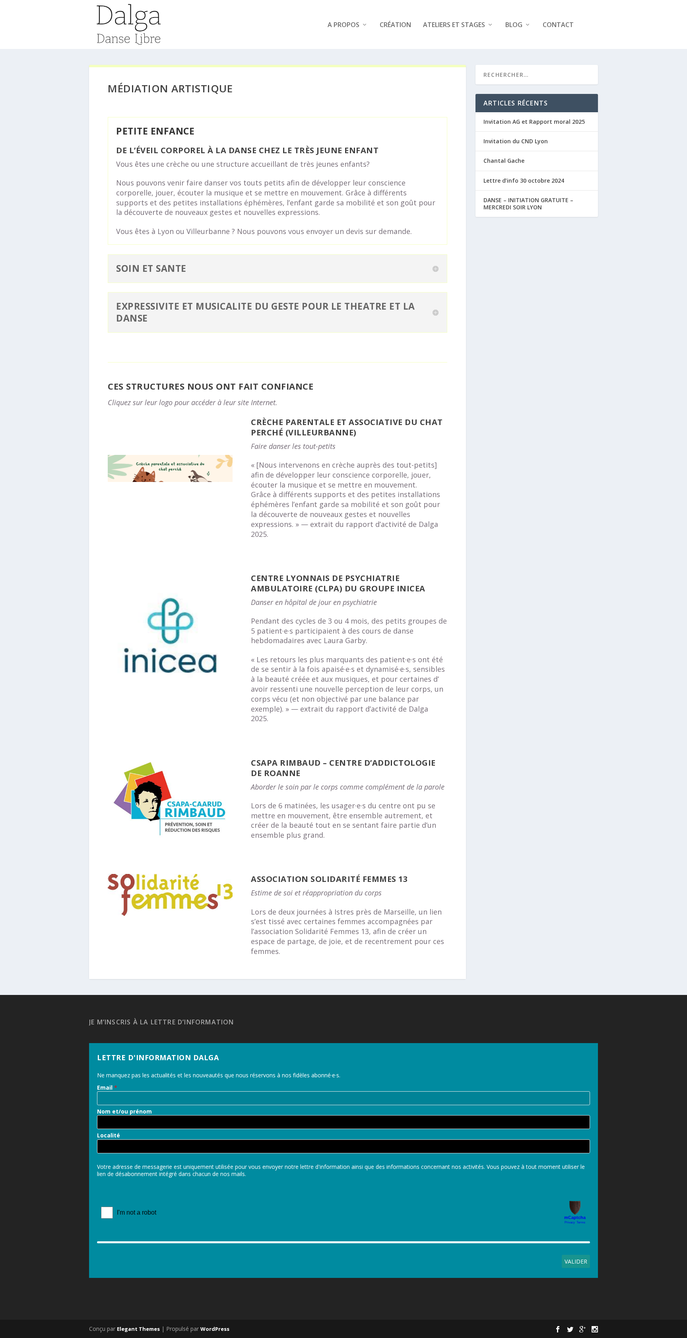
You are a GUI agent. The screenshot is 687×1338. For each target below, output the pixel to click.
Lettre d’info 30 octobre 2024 (523, 180)
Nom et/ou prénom (124, 1111)
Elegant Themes (138, 1328)
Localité (108, 1135)
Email (105, 1087)
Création (395, 25)
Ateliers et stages (454, 25)
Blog (513, 25)
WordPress (214, 1328)
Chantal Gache (503, 160)
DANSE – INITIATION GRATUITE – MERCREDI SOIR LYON (528, 203)
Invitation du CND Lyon (515, 141)
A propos (343, 25)
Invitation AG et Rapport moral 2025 (534, 121)
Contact (558, 25)
